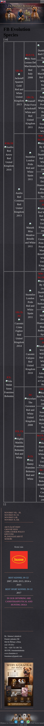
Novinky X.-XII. (11, 520)
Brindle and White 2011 (30, 242)
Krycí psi (8, 534)
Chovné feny (11, 529)
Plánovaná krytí (13, 537)
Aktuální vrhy (12, 527)
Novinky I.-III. (11, 517)
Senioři (8, 539)
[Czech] (1, 1)
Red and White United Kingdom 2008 (30, 417)
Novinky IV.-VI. (11, 515)
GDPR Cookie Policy (14, 532)
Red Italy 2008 (30, 74)
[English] (4, 1)
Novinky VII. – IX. (12, 513)
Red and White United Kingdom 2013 (19, 97)
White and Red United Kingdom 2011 (30, 120)
